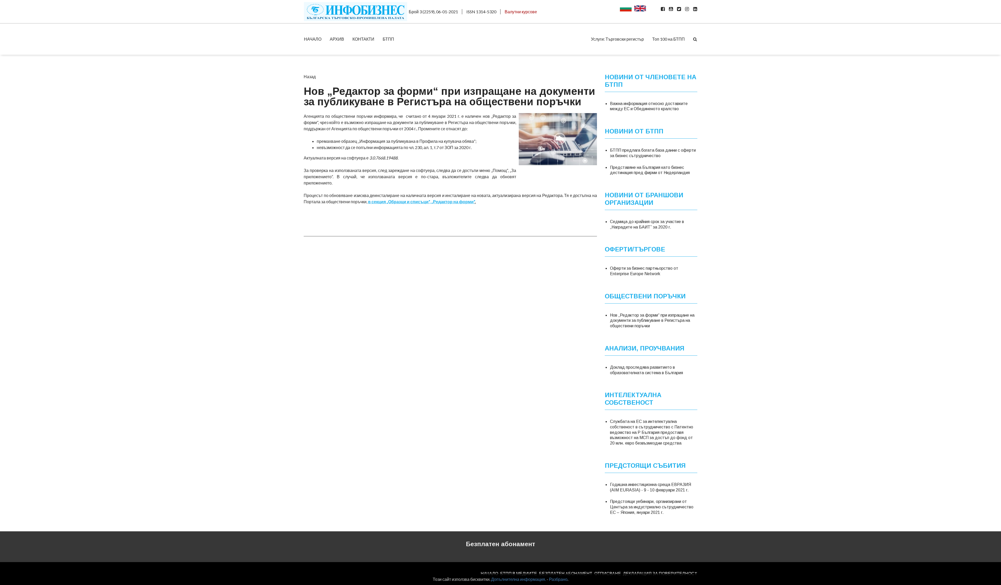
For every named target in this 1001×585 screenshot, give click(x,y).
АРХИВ (337, 38)
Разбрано (558, 579)
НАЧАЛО (312, 38)
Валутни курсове (521, 11)
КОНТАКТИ (363, 38)
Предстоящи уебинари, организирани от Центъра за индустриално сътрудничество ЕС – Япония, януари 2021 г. (651, 507)
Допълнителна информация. (518, 579)
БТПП (388, 38)
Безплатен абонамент (500, 543)
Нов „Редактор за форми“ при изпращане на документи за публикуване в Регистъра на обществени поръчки (652, 320)
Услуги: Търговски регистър (617, 38)
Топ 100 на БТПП (668, 38)
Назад (310, 76)
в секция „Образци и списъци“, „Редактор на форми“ (421, 201)
